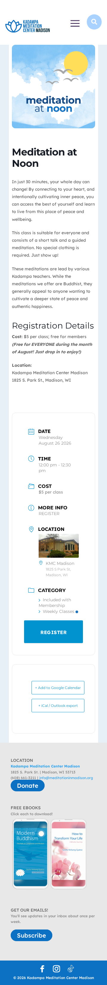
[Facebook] (42, 968)
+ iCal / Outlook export (58, 705)
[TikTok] (71, 968)
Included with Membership (55, 602)
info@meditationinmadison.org (66, 778)
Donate (27, 785)
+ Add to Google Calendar (58, 687)
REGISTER (49, 513)
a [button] (75, 23)
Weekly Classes (58, 611)
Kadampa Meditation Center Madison (45, 766)
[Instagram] (56, 968)
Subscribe (31, 935)
